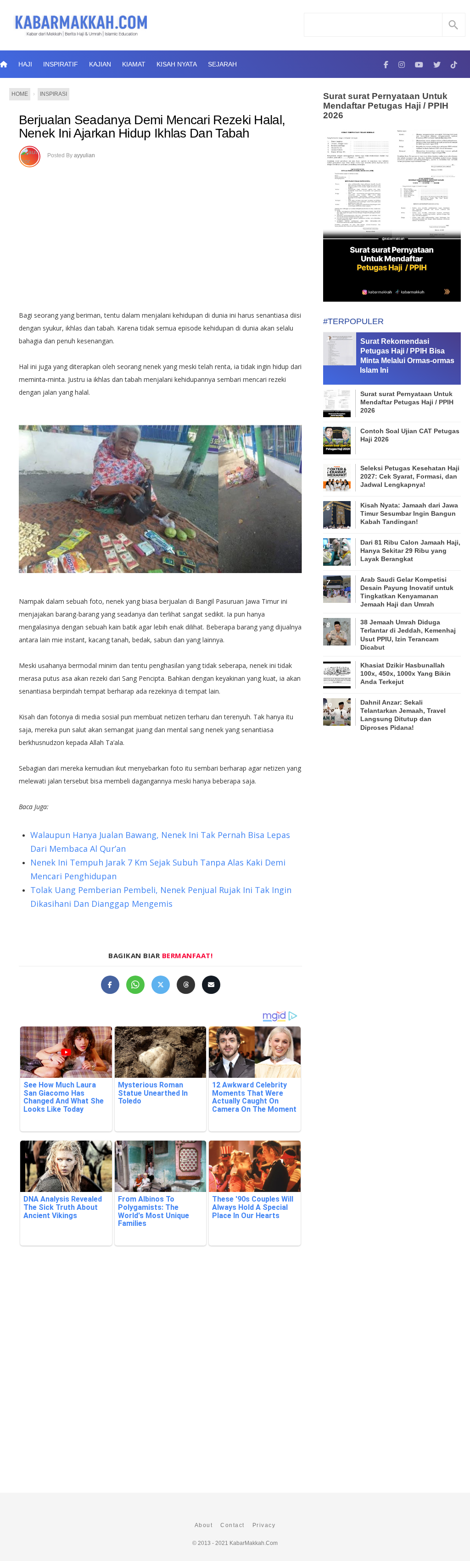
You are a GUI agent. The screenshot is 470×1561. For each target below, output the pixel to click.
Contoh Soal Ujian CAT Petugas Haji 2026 (409, 435)
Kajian (100, 64)
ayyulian (84, 155)
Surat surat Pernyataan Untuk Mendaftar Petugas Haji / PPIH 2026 (385, 105)
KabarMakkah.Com (253, 1543)
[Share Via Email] (211, 985)
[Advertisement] (160, 235)
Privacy (264, 1525)
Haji (25, 64)
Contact (232, 1525)
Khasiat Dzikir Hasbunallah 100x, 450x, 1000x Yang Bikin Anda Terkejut (405, 673)
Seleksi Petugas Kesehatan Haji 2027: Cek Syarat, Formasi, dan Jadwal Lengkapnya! (409, 476)
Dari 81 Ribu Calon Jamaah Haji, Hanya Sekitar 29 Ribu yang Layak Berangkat (410, 551)
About (204, 1525)
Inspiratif (60, 64)
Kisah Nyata (177, 64)
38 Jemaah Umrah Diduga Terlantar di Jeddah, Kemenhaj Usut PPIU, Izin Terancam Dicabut (408, 634)
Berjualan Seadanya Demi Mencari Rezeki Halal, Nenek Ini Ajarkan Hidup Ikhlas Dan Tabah (152, 127)
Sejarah (222, 64)
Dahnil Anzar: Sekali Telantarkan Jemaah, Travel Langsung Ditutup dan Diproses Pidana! (403, 715)
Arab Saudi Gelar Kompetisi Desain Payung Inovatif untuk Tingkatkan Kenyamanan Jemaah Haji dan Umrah (406, 592)
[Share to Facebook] (110, 985)
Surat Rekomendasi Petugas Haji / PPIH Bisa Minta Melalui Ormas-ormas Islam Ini (407, 355)
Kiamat (133, 64)
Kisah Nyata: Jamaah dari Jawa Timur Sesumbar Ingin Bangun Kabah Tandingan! (409, 513)
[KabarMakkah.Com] (386, 64)
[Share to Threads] (186, 985)
